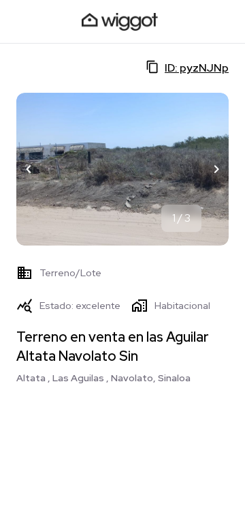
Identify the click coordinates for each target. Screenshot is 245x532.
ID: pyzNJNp (197, 68)
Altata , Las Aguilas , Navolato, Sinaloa (103, 378)
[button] (28, 169)
